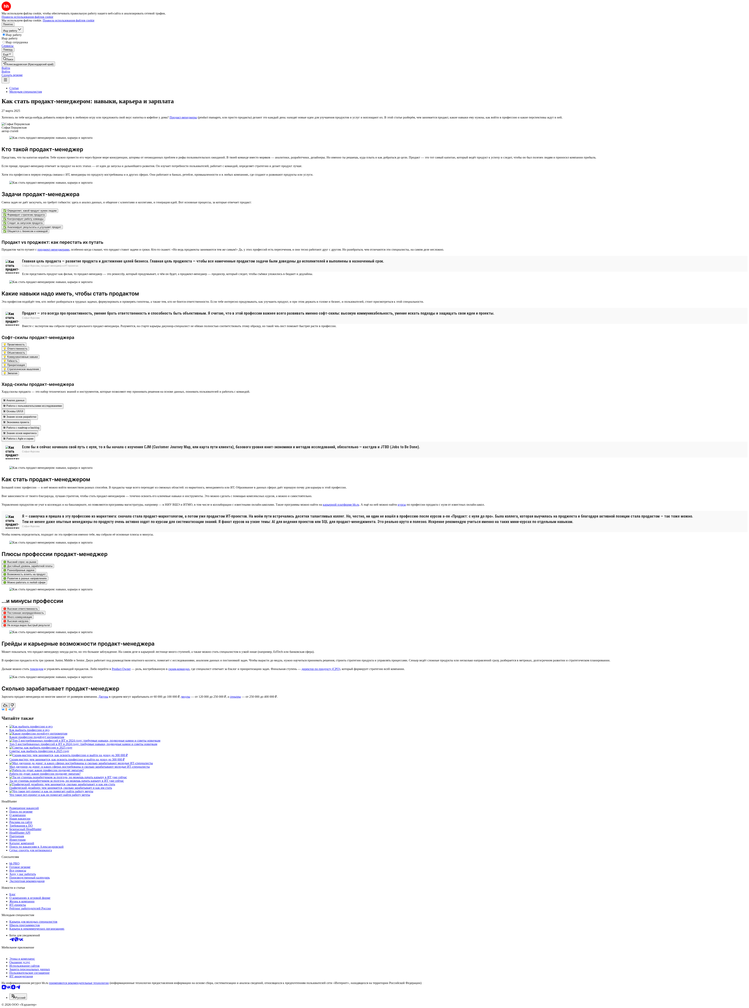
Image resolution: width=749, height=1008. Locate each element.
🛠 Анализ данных (14, 400)
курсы (402, 504)
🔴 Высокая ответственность (20, 608)
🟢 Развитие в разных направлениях (25, 578)
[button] (6, 68)
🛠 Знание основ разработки (19, 416)
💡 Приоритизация (14, 365)
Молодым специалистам (25, 91)
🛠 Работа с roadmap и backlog (21, 427)
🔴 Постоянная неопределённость (23, 612)
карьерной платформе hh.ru (341, 504)
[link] (8, 59)
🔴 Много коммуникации (17, 617)
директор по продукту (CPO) (321, 669)
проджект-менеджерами (53, 249)
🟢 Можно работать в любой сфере (24, 582)
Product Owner (121, 669)
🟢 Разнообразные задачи (18, 570)
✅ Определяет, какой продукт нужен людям (30, 210)
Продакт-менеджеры (183, 117)
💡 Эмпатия (10, 373)
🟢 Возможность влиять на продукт (24, 574)
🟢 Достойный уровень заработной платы (27, 566)
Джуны (103, 696)
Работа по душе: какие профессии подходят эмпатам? (45, 773)
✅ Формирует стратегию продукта (24, 214)
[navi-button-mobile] (5, 80)
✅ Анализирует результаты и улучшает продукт (32, 227)
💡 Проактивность (14, 344)
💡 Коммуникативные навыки (20, 356)
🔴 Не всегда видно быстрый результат (26, 625)
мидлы (185, 696)
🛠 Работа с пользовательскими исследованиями (32, 405)
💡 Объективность (14, 352)
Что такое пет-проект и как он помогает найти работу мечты (49, 794)
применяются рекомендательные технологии (79, 983)
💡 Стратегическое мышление (21, 369)
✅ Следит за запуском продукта (23, 223)
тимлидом (36, 669)
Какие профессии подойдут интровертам (36, 737)
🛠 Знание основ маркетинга (19, 433)
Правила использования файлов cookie (68, 20)
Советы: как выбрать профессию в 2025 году (39, 751)
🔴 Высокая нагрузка (15, 621)
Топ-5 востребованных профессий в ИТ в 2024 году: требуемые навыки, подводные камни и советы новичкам (83, 744)
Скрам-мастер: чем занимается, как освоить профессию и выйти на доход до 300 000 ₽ (67, 759)
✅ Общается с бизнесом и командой (25, 231)
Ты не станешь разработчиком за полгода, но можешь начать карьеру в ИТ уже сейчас (66, 780)
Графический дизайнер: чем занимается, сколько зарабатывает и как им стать (60, 787)
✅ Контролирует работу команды (23, 218)
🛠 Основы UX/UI (13, 411)
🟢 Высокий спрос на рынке (19, 561)
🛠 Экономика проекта (16, 422)
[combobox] (18, 996)
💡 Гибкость (10, 360)
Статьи (14, 88)
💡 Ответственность (15, 348)
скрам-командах (179, 669)
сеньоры (235, 696)
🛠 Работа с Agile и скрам (18, 438)
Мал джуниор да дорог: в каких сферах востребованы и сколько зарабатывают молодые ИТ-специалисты (79, 766)
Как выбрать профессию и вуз (29, 730)
